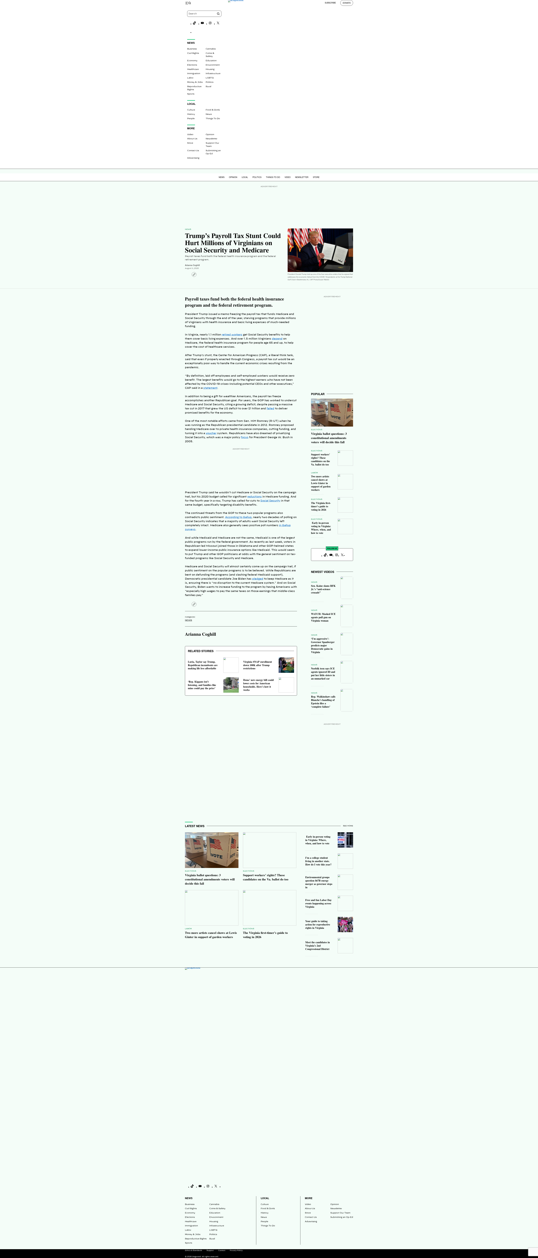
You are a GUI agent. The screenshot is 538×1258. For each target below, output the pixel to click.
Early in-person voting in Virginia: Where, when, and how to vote (321, 528)
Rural (208, 87)
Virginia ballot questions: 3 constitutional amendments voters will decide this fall (329, 437)
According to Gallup (238, 517)
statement (210, 388)
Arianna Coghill (192, 265)
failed (270, 408)
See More (348, 826)
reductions (254, 497)
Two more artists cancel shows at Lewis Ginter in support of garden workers (321, 483)
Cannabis (211, 49)
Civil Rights (193, 53)
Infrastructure (213, 74)
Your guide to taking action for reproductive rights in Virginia (317, 924)
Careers (221, 1250)
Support (210, 1250)
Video (190, 135)
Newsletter (211, 139)
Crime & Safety (217, 1209)
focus (244, 437)
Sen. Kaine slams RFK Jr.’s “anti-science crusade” (323, 589)
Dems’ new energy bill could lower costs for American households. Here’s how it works (258, 685)
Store (190, 143)
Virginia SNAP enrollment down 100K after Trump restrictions (257, 665)
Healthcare (193, 69)
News (209, 114)
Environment (213, 65)
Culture (191, 110)
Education (211, 61)
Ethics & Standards (193, 1250)
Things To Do (213, 119)
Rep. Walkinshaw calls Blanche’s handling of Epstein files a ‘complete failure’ (323, 701)
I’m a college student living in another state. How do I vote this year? (318, 861)
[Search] (218, 13)
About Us (192, 139)
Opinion (210, 135)
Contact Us (193, 151)
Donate (347, 2)
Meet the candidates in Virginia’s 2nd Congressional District (317, 945)
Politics (209, 82)
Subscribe (330, 2)
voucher (211, 433)
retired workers (232, 335)
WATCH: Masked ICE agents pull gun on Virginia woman (323, 617)
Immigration (193, 74)
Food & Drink (213, 110)
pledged (257, 579)
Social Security (270, 501)
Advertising (193, 158)
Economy (192, 61)
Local (245, 177)
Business (192, 49)
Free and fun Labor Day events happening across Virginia (318, 903)
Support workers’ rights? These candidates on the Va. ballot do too (320, 459)
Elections (192, 65)
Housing (210, 69)
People (191, 119)
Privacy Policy (236, 1250)
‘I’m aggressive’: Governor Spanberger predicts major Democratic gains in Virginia (323, 645)
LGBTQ (210, 78)
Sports (190, 94)
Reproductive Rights (196, 1239)
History (191, 114)
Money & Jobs (195, 82)
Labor (190, 78)
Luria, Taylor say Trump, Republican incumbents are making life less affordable (203, 665)
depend (277, 339)
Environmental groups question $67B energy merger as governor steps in (318, 882)
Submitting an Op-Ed (341, 1217)
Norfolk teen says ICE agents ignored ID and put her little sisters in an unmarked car (323, 673)
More (308, 1198)
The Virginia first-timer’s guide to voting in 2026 (321, 506)
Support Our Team (340, 1213)
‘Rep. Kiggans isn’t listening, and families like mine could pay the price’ (202, 685)
